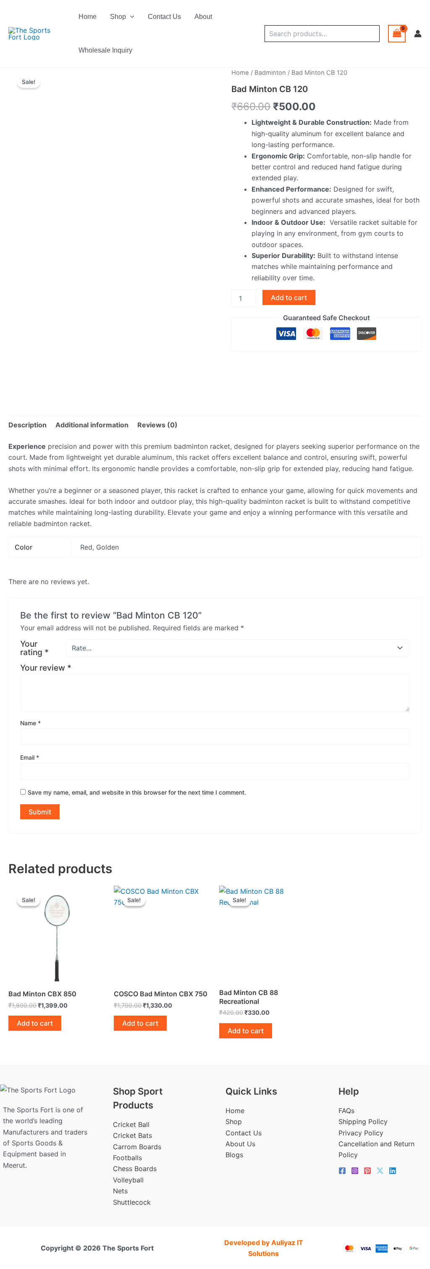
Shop (118, 16)
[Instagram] (355, 1170)
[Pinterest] (367, 1170)
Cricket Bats (132, 1135)
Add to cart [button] (35, 1023)
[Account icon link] (418, 33)
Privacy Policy (360, 1133)
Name (30, 723)
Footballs (127, 1157)
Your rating (34, 648)
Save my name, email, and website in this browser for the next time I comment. (137, 792)
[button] (130, 17)
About (203, 16)
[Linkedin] (392, 1170)
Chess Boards (135, 1168)
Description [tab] (27, 425)
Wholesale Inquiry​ (105, 50)
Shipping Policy (363, 1121)
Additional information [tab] (91, 425)
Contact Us (164, 16)
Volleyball (128, 1180)
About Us (240, 1144)
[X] (380, 1170)
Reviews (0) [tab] (157, 425)
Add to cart (289, 297)
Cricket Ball (131, 1124)
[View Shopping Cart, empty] (397, 33)
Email (29, 757)
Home (88, 16)
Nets (120, 1191)
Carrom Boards (137, 1147)
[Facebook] (342, 1170)
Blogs (234, 1155)
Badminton (270, 72)
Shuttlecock (132, 1202)
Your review (45, 668)
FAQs (346, 1110)
